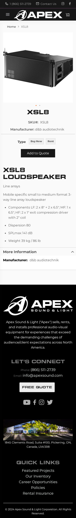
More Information (19, 251)
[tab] (38, 251)
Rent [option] (51, 141)
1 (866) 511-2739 (20, 4)
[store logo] (38, 15)
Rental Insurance (38, 493)
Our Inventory (38, 476)
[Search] (50, 14)
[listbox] (42, 141)
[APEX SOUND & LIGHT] (38, 303)
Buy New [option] (36, 141)
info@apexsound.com (43, 375)
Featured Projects (38, 470)
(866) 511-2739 (43, 369)
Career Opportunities (38, 482)
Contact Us (48, 4)
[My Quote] (67, 15)
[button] (36, 106)
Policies (38, 487)
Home (12, 27)
